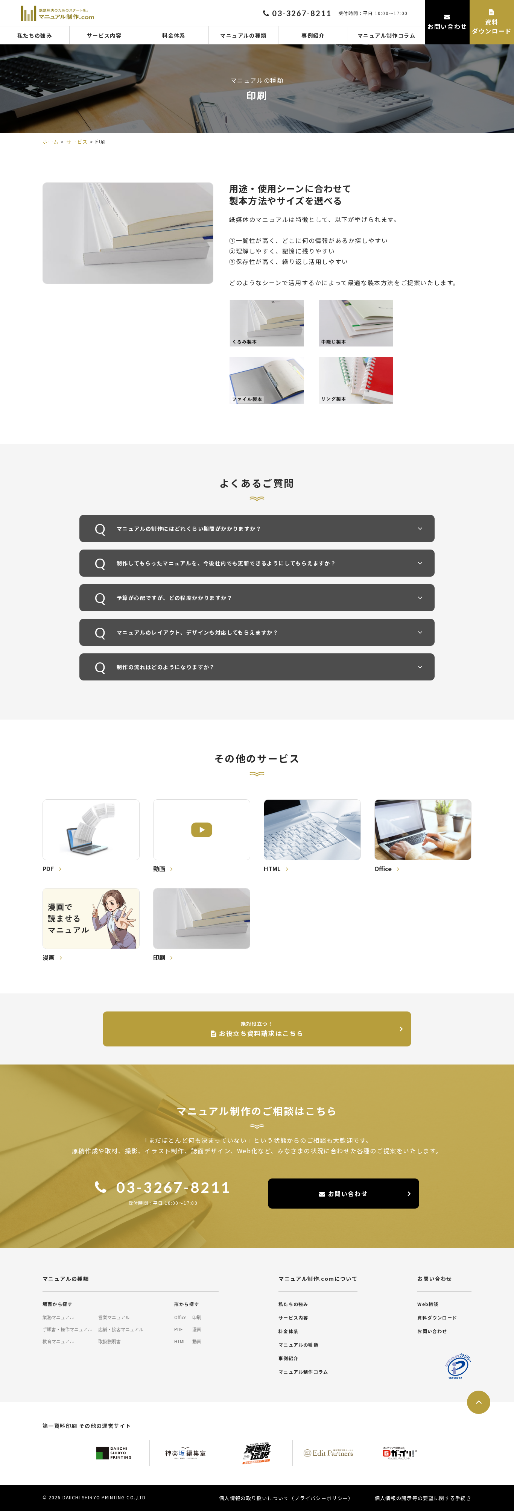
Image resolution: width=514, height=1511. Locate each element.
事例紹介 (313, 35)
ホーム (51, 141)
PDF (178, 1329)
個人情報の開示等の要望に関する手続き (423, 1498)
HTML (180, 1341)
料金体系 (174, 35)
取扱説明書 (109, 1341)
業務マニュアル (58, 1317)
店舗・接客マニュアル (120, 1329)
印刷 (196, 1317)
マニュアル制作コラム (386, 35)
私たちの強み (34, 35)
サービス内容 (104, 35)
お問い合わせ (347, 1193)
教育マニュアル (58, 1341)
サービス (77, 141)
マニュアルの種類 (243, 35)
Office (180, 1317)
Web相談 (427, 1304)
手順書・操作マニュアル (67, 1329)
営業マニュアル (114, 1317)
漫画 (196, 1329)
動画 (196, 1341)
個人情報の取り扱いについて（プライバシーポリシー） (286, 1498)
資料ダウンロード (437, 1317)
